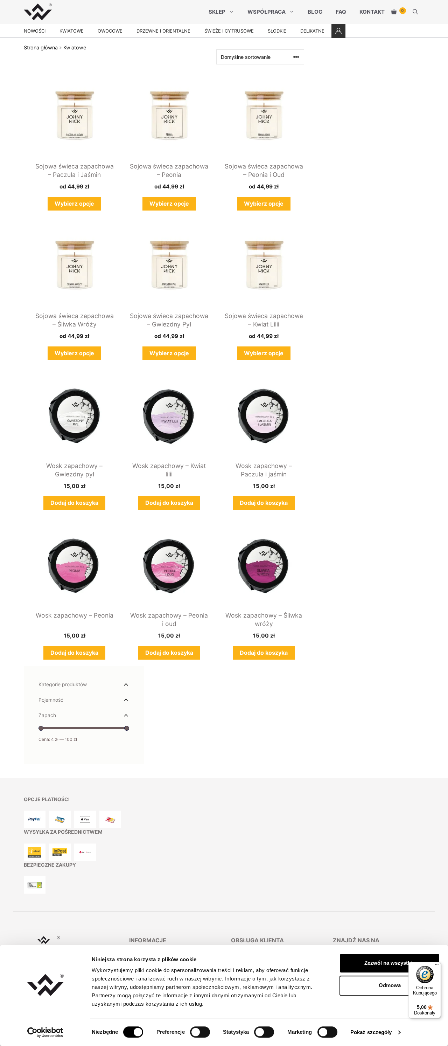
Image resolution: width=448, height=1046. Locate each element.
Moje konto (338, 31)
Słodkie (277, 31)
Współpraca (266, 11)
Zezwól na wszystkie (389, 963)
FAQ (341, 11)
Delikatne (312, 31)
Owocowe (110, 31)
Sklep (217, 11)
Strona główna (41, 47)
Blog (315, 11)
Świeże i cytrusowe (229, 31)
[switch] (200, 1032)
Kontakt (372, 11)
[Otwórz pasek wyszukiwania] (415, 12)
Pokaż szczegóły (371, 1032)
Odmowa (390, 985)
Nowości (35, 31)
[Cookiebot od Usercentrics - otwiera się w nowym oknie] (45, 1032)
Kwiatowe (71, 31)
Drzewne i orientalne (163, 31)
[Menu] (437, 966)
